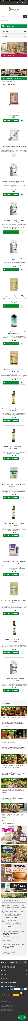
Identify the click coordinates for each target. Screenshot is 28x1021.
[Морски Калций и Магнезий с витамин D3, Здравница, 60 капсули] (14, 320)
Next (24, 65)
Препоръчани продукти (12, 78)
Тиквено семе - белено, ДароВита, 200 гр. (14, 146)
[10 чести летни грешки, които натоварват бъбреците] (14, 734)
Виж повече (14, 917)
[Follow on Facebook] (2, 967)
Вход (25, 2)
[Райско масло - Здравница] (14, 895)
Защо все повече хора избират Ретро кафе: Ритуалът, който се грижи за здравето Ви (13, 816)
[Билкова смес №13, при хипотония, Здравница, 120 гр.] (14, 209)
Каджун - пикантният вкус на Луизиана (13, 717)
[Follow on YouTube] (11, 967)
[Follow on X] (8, 967)
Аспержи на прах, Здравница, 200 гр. (14, 296)
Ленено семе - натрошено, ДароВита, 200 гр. (14, 110)
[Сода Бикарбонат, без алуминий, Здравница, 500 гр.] (14, 589)
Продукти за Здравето (8, 707)
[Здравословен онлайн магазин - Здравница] (14, 8)
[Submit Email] (25, 962)
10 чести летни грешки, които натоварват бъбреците (10, 741)
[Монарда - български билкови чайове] (14, 854)
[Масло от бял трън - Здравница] (14, 835)
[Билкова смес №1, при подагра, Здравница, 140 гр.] (14, 247)
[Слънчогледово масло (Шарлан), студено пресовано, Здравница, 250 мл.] (14, 397)
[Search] (25, 16)
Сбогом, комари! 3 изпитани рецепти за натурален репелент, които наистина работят (13, 791)
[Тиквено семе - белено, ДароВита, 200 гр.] (14, 135)
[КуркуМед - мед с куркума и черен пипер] (14, 872)
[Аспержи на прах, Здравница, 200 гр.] (14, 284)
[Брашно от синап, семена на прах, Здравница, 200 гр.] (14, 358)
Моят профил (5, 978)
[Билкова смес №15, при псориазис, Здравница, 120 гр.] (14, 667)
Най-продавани (8, 85)
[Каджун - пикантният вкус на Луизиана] (14, 711)
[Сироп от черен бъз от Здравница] (7, 72)
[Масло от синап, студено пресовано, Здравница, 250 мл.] (14, 512)
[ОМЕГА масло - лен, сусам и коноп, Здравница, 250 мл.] (14, 628)
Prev (21, 65)
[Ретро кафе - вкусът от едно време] (20, 72)
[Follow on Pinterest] (14, 967)
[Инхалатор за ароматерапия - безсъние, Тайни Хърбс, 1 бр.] (14, 550)
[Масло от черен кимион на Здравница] (14, 887)
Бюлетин (4, 962)
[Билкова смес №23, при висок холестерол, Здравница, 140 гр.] (14, 170)
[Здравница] (14, 0)
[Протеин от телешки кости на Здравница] (14, 49)
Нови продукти (8, 81)
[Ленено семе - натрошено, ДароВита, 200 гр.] (14, 99)
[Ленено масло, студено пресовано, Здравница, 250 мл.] (14, 435)
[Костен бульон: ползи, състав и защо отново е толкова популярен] (14, 759)
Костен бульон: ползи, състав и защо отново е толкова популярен (13, 766)
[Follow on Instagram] (5, 967)
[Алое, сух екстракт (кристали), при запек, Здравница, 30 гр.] (14, 473)
